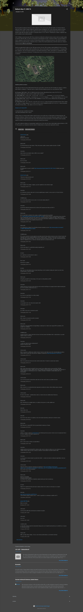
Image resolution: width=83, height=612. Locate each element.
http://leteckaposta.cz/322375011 (54, 353)
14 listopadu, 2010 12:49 (25, 201)
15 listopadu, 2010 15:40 (25, 443)
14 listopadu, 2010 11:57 (25, 186)
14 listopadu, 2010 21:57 (25, 362)
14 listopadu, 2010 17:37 (25, 289)
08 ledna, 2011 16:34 (24, 505)
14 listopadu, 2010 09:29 (25, 179)
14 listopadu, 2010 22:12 (25, 373)
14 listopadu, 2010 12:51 (25, 209)
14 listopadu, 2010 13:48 (25, 221)
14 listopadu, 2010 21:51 (25, 355)
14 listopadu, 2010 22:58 (25, 404)
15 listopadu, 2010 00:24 (25, 412)
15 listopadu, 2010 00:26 (25, 419)
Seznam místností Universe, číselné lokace (26, 579)
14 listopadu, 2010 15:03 (25, 249)
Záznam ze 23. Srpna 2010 (21, 107)
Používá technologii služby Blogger (42, 606)
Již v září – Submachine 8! (22, 549)
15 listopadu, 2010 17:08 (25, 471)
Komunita (17, 564)
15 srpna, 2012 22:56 (24, 529)
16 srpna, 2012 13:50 (24, 536)
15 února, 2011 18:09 (24, 520)
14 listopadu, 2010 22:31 (25, 389)
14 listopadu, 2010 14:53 (25, 241)
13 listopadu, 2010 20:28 (25, 147)
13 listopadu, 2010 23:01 (25, 162)
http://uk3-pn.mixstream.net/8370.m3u (28, 494)
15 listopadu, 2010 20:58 (25, 481)
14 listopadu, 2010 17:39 (25, 304)
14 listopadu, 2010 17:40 (25, 312)
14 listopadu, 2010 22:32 (25, 396)
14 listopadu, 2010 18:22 (25, 320)
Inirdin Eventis (23, 134)
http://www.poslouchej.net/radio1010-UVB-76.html (45, 168)
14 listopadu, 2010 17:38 (25, 297)
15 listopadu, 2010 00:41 (25, 427)
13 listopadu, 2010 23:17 (25, 171)
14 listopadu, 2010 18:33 (25, 328)
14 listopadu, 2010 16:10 (25, 264)
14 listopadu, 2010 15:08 (25, 256)
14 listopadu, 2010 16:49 (25, 280)
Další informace (63, 560)
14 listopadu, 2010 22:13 (25, 381)
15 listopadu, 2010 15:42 (25, 452)
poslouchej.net (35, 432)
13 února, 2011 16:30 (24, 512)
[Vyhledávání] (69, 3)
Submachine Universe (29, 129)
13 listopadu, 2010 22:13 (25, 155)
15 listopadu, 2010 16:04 (25, 461)
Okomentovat (19, 539)
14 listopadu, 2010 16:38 (25, 273)
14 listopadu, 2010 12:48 (25, 194)
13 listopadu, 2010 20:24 (25, 139)
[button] (67, 9)
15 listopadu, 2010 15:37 (25, 436)
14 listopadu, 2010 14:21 (25, 230)
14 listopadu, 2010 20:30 (25, 346)
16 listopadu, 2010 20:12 (25, 488)
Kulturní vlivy (21, 129)
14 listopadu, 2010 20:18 (25, 337)
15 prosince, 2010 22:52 (25, 497)
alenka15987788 (23, 501)
